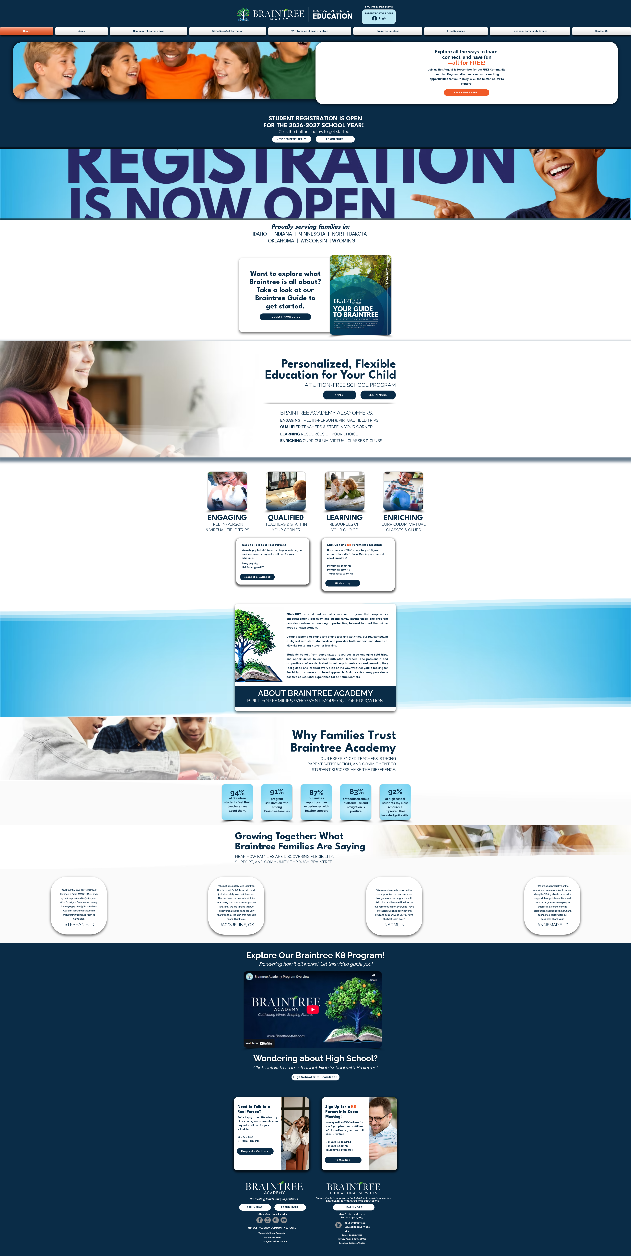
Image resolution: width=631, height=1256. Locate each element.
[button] (352, 1239)
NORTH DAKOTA (349, 234)
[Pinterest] (275, 1220)
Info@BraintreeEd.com (352, 1214)
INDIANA (282, 234)
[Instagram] (267, 1220)
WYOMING (343, 241)
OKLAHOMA (281, 241)
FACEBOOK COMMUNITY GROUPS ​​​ (277, 1228)
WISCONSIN (314, 241)
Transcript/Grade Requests (271, 1233)
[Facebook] (259, 1220)
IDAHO (260, 234)
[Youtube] (283, 1220)
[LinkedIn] (338, 1225)
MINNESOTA (311, 234)
